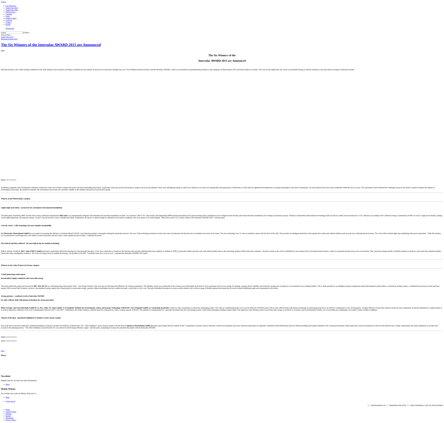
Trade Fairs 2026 (12, 10)
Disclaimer (9, 418)
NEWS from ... (11, 12)
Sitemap (8, 414)
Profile (8, 25)
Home (8, 410)
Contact (8, 22)
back (2, 50)
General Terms (11, 412)
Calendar (9, 14)
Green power (10, 401)
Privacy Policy (11, 420)
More (7, 384)
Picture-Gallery (11, 18)
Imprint (8, 416)
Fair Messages (11, 6)
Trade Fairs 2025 (12, 8)
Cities (8, 16)
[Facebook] (10, 28)
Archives (9, 20)
